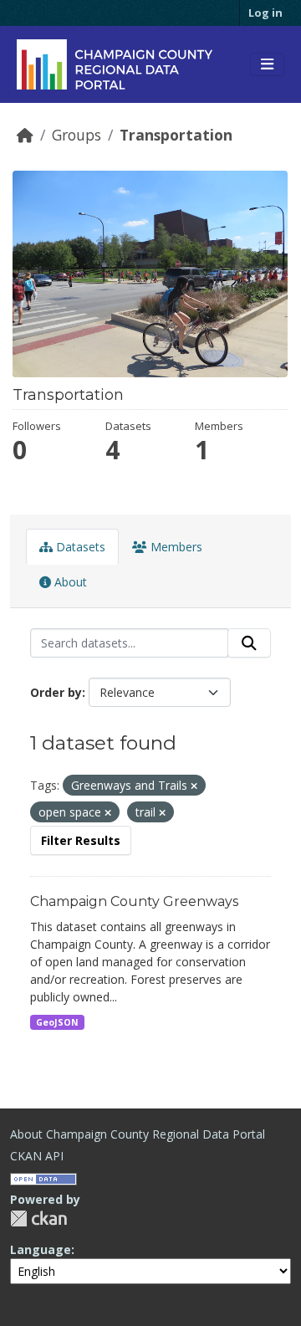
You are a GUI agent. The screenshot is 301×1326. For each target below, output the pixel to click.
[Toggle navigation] (267, 64)
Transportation (176, 135)
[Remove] (194, 786)
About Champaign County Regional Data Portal (137, 1134)
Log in (265, 12)
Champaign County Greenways (134, 901)
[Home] (25, 135)
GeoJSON (57, 1022)
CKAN (38, 1218)
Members (174, 547)
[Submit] (249, 643)
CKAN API (37, 1156)
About (69, 582)
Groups (76, 135)
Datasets (79, 547)
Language (40, 1249)
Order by (56, 692)
